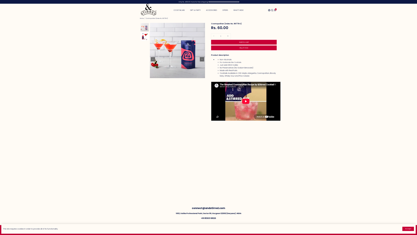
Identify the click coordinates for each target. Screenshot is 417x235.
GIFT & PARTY (195, 10)
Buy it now (244, 48)
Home (142, 18)
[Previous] (153, 59)
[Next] (202, 59)
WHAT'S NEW (238, 10)
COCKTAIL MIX (179, 10)
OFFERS (225, 10)
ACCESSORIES (211, 10)
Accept (408, 228)
